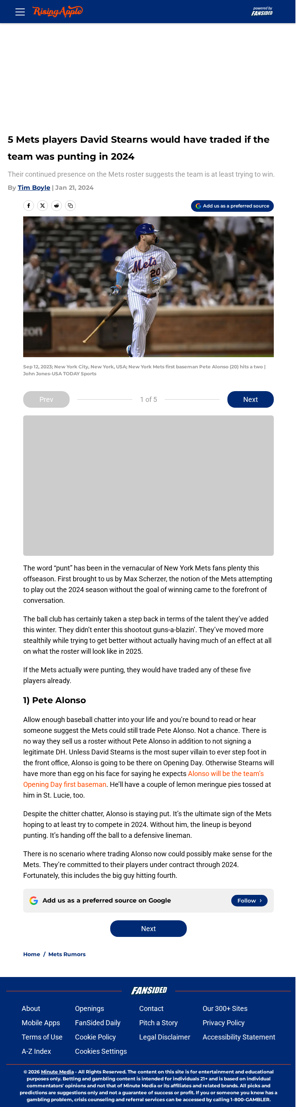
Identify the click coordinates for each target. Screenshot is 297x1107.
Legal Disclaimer (164, 1037)
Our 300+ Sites (225, 1008)
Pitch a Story (158, 1023)
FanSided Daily (98, 1023)
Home (31, 954)
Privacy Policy (224, 1023)
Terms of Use (42, 1037)
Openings (89, 1008)
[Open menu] (20, 11)
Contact (151, 1008)
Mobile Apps (41, 1023)
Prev (46, 399)
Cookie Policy (95, 1037)
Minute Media (57, 1072)
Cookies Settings (101, 1051)
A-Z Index (36, 1051)
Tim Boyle (34, 187)
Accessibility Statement (239, 1037)
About (31, 1008)
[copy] (70, 205)
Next (250, 399)
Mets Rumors (66, 954)
